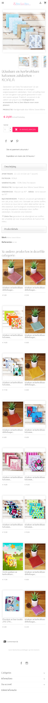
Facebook (21, 663)
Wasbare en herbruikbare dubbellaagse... (12, 289)
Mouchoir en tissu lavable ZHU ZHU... (12, 620)
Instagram (26, 663)
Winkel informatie (9, 690)
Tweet (11, 141)
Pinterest (17, 141)
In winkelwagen (25, 129)
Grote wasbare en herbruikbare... (9, 573)
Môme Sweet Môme (14, 237)
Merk (4, 237)
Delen (6, 141)
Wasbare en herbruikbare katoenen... (12, 336)
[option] (24, 31)
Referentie (7, 242)
